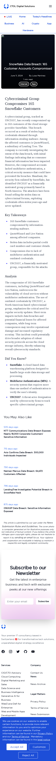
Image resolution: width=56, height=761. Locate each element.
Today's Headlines (42, 16)
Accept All (16, 746)
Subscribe (43, 601)
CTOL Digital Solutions (22, 6)
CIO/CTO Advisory (11, 672)
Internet (24, 84)
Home (22, 16)
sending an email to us (26, 537)
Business (9, 23)
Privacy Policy (38, 701)
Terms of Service (39, 708)
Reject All (28, 755)
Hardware (28, 30)
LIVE (9, 16)
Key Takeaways (15, 215)
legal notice (43, 739)
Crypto (35, 23)
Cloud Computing (10, 676)
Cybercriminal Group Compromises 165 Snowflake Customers (22, 103)
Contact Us (36, 672)
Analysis (11, 276)
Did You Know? (15, 358)
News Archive (37, 684)
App (49, 23)
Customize (39, 746)
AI (23, 23)
